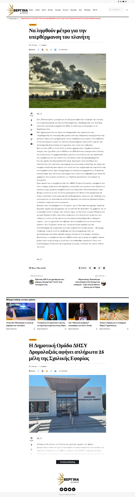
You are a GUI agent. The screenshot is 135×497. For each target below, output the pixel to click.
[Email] (47, 50)
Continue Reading (67, 462)
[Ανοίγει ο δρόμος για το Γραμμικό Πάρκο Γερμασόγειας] (114, 311)
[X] (120, 1)
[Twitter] (65, 489)
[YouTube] (123, 1)
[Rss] (73, 489)
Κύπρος (33, 25)
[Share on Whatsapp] (31, 129)
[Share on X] (43, 50)
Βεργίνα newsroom (11, 329)
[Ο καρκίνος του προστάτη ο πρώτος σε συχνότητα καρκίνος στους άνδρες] (52, 311)
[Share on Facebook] (38, 50)
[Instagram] (126, 1)
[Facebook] (118, 1)
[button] (126, 18)
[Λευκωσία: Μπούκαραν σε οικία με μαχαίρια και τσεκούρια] (20, 311)
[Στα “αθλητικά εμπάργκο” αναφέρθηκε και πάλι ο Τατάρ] (83, 311)
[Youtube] (69, 489)
